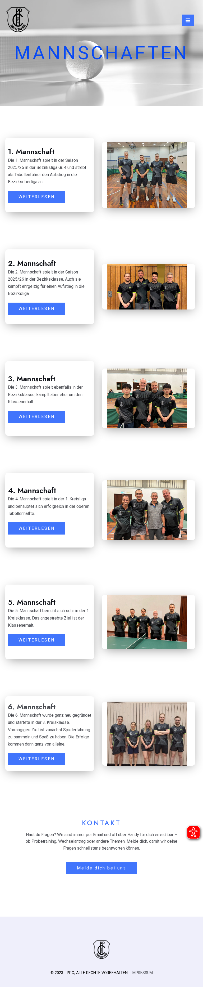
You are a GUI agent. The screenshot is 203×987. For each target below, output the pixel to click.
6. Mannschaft (32, 706)
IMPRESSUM (142, 972)
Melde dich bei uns (101, 868)
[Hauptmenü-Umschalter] (188, 20)
